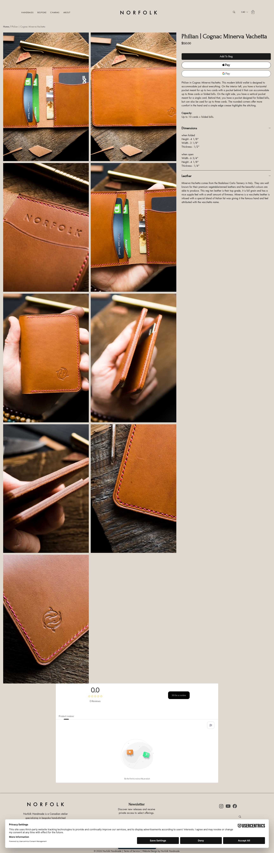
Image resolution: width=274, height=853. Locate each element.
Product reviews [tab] (66, 716)
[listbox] (244, 12)
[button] (28, 12)
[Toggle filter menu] (210, 725)
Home (6, 26)
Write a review (179, 695)
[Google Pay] (226, 73)
